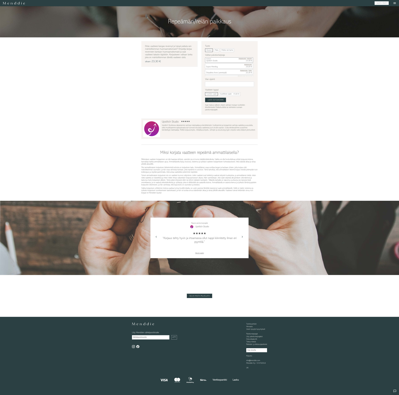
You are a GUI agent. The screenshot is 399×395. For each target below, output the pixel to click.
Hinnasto (249, 327)
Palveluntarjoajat (252, 334)
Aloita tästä (382, 3)
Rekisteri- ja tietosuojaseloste (256, 344)
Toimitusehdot (251, 324)
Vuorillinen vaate (229, 94)
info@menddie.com (253, 361)
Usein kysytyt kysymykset (255, 329)
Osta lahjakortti (251, 339)
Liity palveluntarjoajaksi (254, 337)
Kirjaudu (249, 356)
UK (247, 368)
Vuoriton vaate (211, 94)
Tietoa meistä (251, 342)
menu (394, 3)
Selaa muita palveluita (199, 296)
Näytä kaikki (199, 253)
